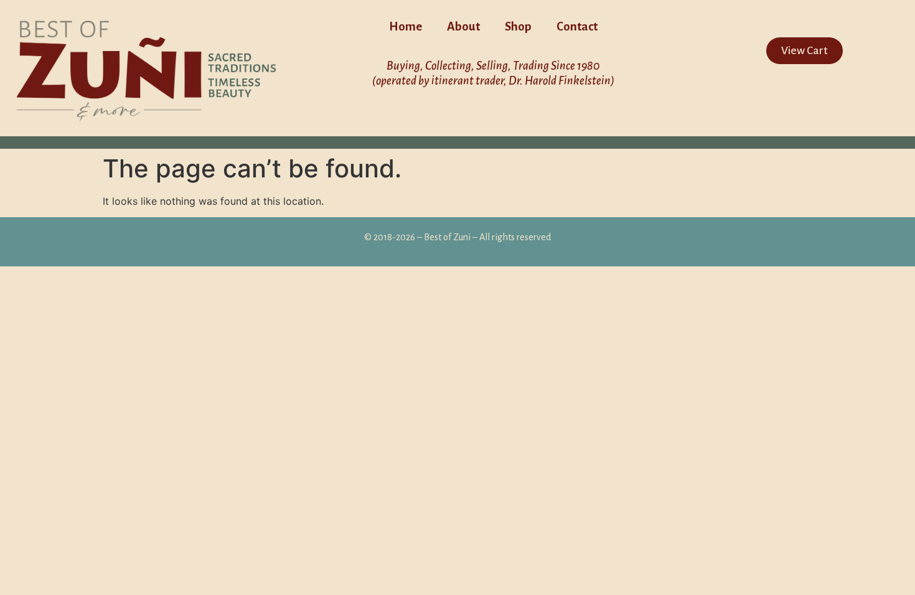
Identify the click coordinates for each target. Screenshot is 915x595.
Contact (577, 26)
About (463, 26)
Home (405, 26)
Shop (518, 26)
